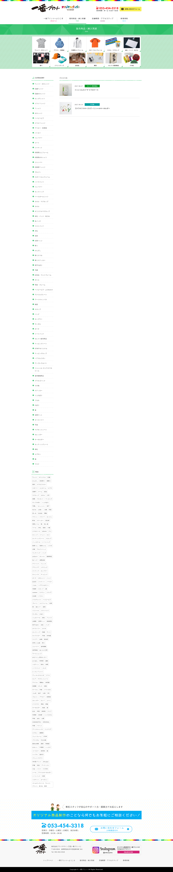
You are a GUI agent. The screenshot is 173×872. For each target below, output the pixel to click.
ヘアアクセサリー (43, 585)
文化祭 (34, 596)
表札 (36, 449)
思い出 (34, 513)
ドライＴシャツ (40, 103)
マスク (37, 464)
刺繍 (43, 632)
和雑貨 (47, 743)
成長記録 (42, 560)
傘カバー (38, 607)
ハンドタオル (48, 715)
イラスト (41, 596)
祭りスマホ (38, 255)
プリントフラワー (37, 758)
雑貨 (36, 304)
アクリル (35, 682)
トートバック (39, 334)
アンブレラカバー (41, 363)
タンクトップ (39, 191)
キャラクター (36, 635)
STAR (45, 736)
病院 (45, 686)
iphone (44, 531)
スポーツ (35, 488)
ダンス (40, 686)
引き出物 (43, 740)
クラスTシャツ (36, 599)
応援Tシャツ (39, 89)
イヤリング (44, 567)
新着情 (125, 860)
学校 (33, 718)
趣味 (47, 661)
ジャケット (38, 147)
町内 (42, 664)
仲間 (47, 664)
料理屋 (42, 661)
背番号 (34, 491)
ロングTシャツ (40, 98)
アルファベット (41, 549)
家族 (47, 704)
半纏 (36, 270)
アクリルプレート (41, 294)
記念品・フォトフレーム (43, 275)
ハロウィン (35, 664)
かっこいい (41, 506)
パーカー (38, 133)
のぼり (37, 405)
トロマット (35, 779)
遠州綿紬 (35, 650)
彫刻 (44, 527)
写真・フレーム (40, 285)
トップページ (48, 860)
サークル (35, 689)
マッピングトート (41, 343)
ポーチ (37, 329)
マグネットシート (41, 429)
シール (34, 772)
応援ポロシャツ (40, 93)
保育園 (47, 682)
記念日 (34, 581)
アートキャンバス (41, 299)
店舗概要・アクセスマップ (108, 860)
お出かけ (35, 556)
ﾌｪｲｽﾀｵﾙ (45, 769)
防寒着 (49, 697)
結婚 (41, 639)
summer (34, 592)
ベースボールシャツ (41, 196)
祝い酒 (46, 524)
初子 (48, 506)
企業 (43, 718)
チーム (40, 491)
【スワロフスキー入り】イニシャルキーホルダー (92, 108)
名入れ (34, 509)
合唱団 (34, 621)
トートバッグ (46, 542)
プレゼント (40, 499)
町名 (33, 520)
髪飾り (49, 481)
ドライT (49, 592)
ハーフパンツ (39, 182)
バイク (39, 769)
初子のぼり (38, 265)
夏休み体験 (35, 743)
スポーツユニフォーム (42, 177)
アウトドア (35, 567)
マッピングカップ (41, 353)
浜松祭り (42, 481)
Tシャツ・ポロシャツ (42, 84)
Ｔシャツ (38, 108)
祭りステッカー (40, 260)
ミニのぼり (38, 395)
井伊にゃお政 (36, 643)
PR (48, 693)
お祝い (40, 509)
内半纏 (49, 635)
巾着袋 (42, 747)
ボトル (37, 280)
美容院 (44, 711)
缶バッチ (38, 221)
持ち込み (46, 761)
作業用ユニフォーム (41, 152)
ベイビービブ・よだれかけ (44, 289)
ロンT (34, 679)
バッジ (49, 578)
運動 (45, 513)
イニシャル (35, 610)
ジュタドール (36, 617)
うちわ (37, 400)
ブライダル (35, 740)
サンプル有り (36, 502)
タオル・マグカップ (41, 201)
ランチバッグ (36, 553)
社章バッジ (38, 241)
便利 (44, 607)
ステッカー (38, 390)
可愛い (34, 506)
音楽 (38, 765)
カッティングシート (41, 444)
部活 (45, 491)
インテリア (48, 729)
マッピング (44, 574)
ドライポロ (47, 689)
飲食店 (46, 639)
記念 (33, 711)
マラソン (35, 517)
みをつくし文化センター (39, 657)
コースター (35, 751)
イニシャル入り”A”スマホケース (87, 90)
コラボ (50, 545)
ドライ (48, 675)
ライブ (49, 711)
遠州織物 (43, 646)
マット (49, 632)
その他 (37, 385)
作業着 (34, 715)
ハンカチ (48, 747)
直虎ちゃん (43, 545)
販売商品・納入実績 (87, 860)
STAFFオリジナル (41, 348)
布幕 (43, 776)
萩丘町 (47, 520)
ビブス (50, 488)
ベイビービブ (39, 118)
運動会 (42, 682)
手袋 (36, 425)
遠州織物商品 (39, 376)
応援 (49, 477)
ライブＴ (35, 639)
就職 (33, 499)
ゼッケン (49, 517)
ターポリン (44, 779)
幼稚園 (34, 686)
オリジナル (42, 477)
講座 (42, 743)
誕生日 (42, 754)
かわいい (35, 747)
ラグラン (42, 592)
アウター (42, 697)
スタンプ (38, 309)
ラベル (34, 527)
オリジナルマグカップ (42, 211)
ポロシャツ (38, 113)
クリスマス (35, 704)
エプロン (38, 454)
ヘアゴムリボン (40, 358)
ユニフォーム (43, 603)
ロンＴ (43, 700)
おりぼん (35, 661)
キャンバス (35, 574)
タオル (37, 206)
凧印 (33, 484)
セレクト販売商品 (41, 339)
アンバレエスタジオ (38, 675)
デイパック (35, 563)
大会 (33, 769)
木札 (36, 231)
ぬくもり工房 (43, 650)
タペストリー (39, 420)
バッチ (47, 625)
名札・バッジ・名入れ (42, 216)
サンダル (38, 324)
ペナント (39, 725)
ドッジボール (36, 542)
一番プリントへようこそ (66, 860)
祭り (36, 245)
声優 (33, 765)
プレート (35, 603)
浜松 (42, 625)
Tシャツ (34, 477)
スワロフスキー (41, 484)
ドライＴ (42, 517)
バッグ (37, 314)
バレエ (44, 668)
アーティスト (45, 765)
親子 (39, 693)
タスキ (44, 628)
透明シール (35, 524)
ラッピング (49, 499)
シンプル (35, 754)
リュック (43, 563)
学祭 (41, 689)
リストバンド (39, 226)
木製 (33, 549)
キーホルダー (39, 439)
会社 (38, 718)
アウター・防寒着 (41, 128)
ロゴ (48, 535)
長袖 (42, 704)
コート (37, 143)
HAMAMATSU (36, 722)
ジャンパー (38, 162)
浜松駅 (40, 715)
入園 (45, 509)
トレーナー (38, 138)
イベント (42, 535)
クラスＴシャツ (40, 123)
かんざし (38, 250)
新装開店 (49, 621)
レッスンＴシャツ (37, 671)
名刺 (36, 236)
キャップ (35, 535)
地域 (43, 707)
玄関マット (38, 415)
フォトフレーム (37, 736)
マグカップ (35, 495)
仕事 (44, 693)
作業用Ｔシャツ (40, 167)
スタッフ (41, 589)
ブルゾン (38, 172)
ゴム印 (34, 693)
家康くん (35, 545)
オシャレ (42, 556)
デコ (50, 531)
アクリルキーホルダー (44, 772)
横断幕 (42, 733)
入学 (48, 495)
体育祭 (43, 751)
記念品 (40, 513)
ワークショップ (37, 653)
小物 (49, 527)
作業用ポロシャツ (41, 157)
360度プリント (36, 761)
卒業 (33, 725)
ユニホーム (43, 488)
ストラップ (35, 571)
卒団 (38, 711)
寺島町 (34, 589)
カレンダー (38, 434)
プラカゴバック (40, 381)
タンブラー (38, 319)
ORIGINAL (46, 722)
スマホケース (36, 531)
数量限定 (49, 556)
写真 (50, 509)
